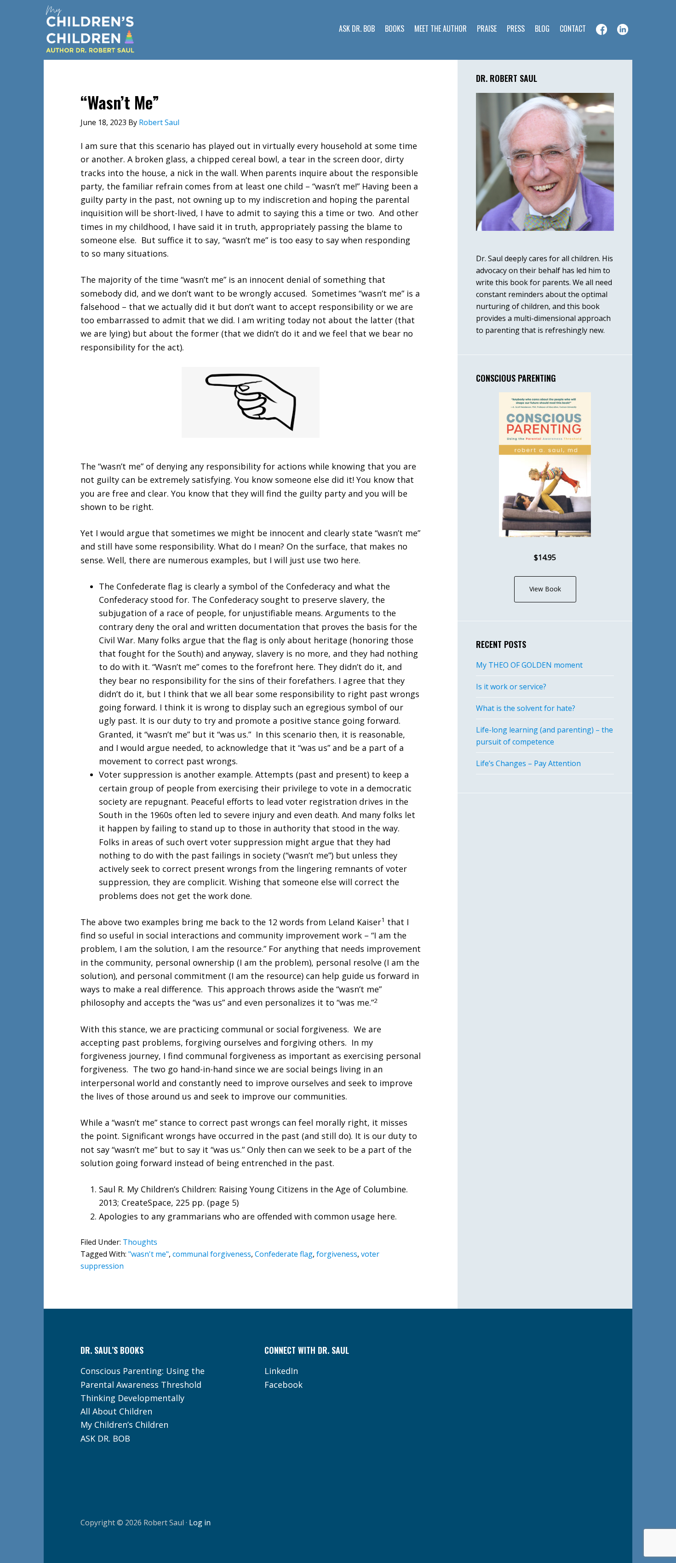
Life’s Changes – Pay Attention (528, 763)
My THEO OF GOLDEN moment (529, 665)
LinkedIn (281, 1370)
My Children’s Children (124, 1424)
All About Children (116, 1411)
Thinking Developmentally (132, 1397)
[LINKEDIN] (622, 29)
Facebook (283, 1384)
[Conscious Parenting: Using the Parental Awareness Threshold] (545, 464)
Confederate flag (284, 1254)
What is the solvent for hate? (525, 708)
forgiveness (336, 1254)
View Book (545, 588)
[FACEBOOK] (601, 29)
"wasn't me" (148, 1254)
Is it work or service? (511, 686)
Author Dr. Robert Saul (117, 29)
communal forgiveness (211, 1254)
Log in (200, 1522)
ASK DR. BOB (105, 1438)
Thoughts (140, 1242)
